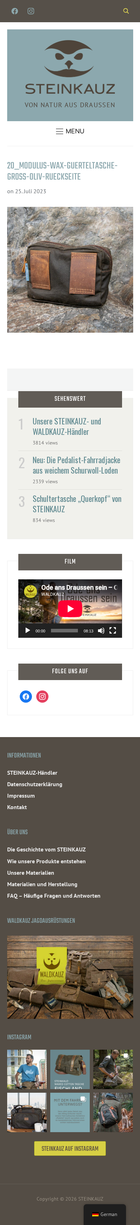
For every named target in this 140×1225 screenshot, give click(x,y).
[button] (70, 131)
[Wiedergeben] (27, 630)
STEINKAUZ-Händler (32, 772)
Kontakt (17, 807)
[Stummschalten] (101, 630)
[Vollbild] (112, 630)
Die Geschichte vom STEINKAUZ (46, 849)
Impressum (21, 795)
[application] (70, 608)
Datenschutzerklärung (34, 784)
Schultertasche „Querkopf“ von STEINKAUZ (77, 503)
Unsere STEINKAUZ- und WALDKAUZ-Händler (67, 426)
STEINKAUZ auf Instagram (70, 1149)
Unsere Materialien (30, 872)
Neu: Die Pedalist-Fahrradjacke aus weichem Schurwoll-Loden (76, 465)
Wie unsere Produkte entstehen (46, 861)
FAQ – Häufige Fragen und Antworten (54, 895)
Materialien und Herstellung (42, 884)
